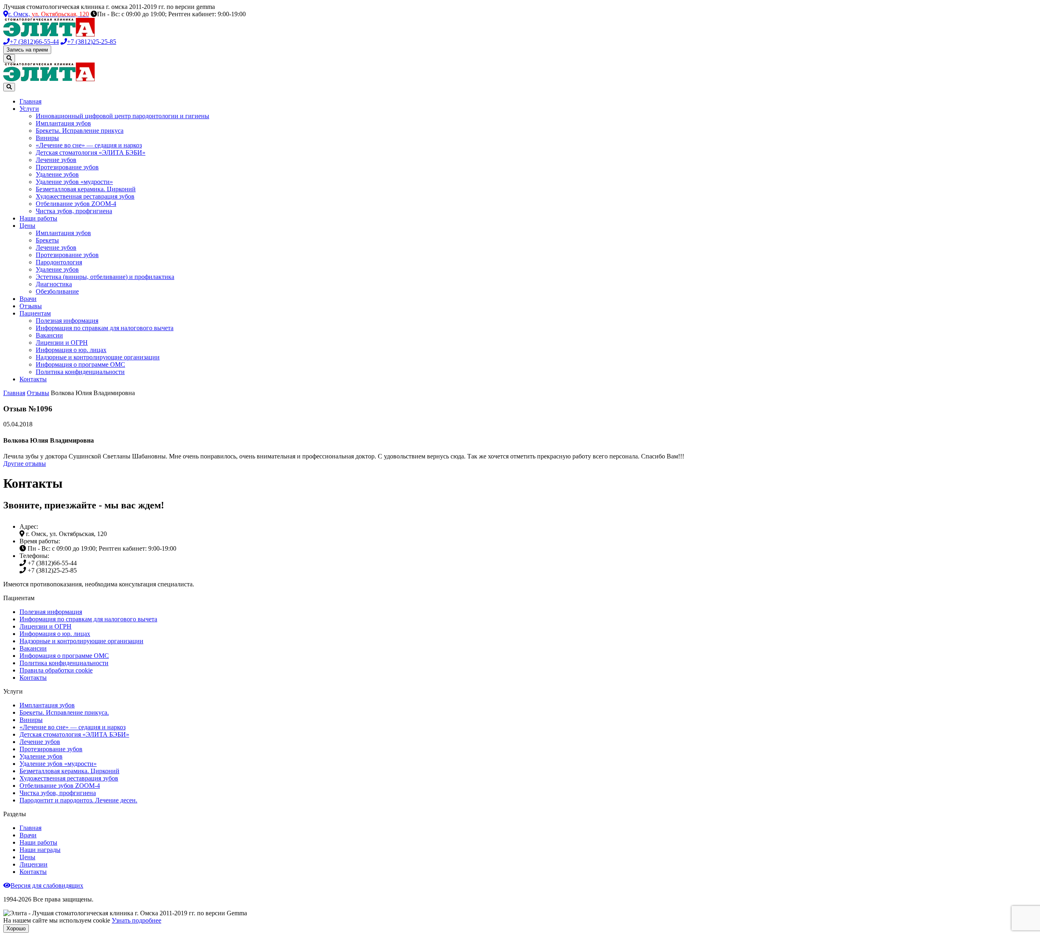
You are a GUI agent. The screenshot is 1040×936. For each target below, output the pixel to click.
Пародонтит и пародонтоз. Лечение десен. (78, 800)
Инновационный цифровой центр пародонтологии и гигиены (122, 115)
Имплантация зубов (63, 123)
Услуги (29, 108)
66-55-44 (34, 41)
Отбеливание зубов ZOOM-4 (76, 203)
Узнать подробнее (136, 920)
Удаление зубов (57, 174)
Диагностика (54, 284)
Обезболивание (57, 291)
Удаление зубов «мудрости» (74, 181)
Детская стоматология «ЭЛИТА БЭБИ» (90, 152)
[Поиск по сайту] (9, 58)
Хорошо (16, 928)
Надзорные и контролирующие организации (98, 357)
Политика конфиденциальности (80, 371)
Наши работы (38, 218)
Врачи (28, 298)
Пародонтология (59, 262)
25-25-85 (91, 41)
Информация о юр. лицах (71, 349)
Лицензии (34, 864)
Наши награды (40, 849)
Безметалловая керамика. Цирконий (86, 189)
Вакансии (49, 335)
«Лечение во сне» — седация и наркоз (89, 145)
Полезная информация (67, 320)
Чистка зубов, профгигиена (74, 211)
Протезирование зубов (67, 167)
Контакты (33, 379)
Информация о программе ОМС (80, 364)
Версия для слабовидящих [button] (47, 885)
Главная (30, 101)
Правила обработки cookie (56, 670)
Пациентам (35, 313)
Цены (27, 225)
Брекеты (47, 240)
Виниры (47, 137)
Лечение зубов (56, 159)
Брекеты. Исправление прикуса (80, 130)
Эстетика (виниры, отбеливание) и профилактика (105, 276)
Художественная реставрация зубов (85, 196)
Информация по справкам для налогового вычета (104, 327)
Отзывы (31, 306)
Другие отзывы (24, 463)
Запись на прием (27, 50)
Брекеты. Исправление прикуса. (64, 712)
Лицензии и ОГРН (62, 342)
